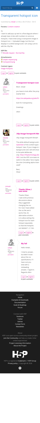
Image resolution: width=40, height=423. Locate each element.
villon (5, 87)
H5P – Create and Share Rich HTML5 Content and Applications (20, 3)
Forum (20, 307)
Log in (3, 73)
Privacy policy (13, 363)
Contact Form (20, 324)
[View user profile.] (6, 84)
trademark (22, 361)
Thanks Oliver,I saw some (25, 190)
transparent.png (9, 62)
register (11, 73)
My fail (24, 243)
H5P (20, 354)
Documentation (20, 302)
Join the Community (11, 338)
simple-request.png (10, 59)
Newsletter (20, 326)
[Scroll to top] (20, 369)
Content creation (13, 27)
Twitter (20, 319)
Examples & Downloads (20, 300)
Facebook (20, 316)
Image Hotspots (7, 68)
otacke (5, 138)
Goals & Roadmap (20, 305)
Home (20, 297)
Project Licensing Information (20, 343)
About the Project (20, 346)
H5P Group (32, 361)
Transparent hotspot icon (27, 83)
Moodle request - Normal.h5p (13, 53)
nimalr (13, 22)
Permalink (6, 94)
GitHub (20, 321)
